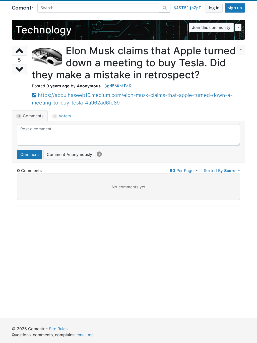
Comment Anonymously (69, 154)
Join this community (211, 27)
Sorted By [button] (220, 170)
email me (85, 334)
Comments (30, 115)
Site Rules (58, 328)
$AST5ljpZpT (187, 7)
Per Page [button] (182, 170)
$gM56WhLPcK (117, 85)
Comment (29, 154)
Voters (62, 115)
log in (214, 8)
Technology (44, 30)
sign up (235, 8)
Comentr (22, 8)
